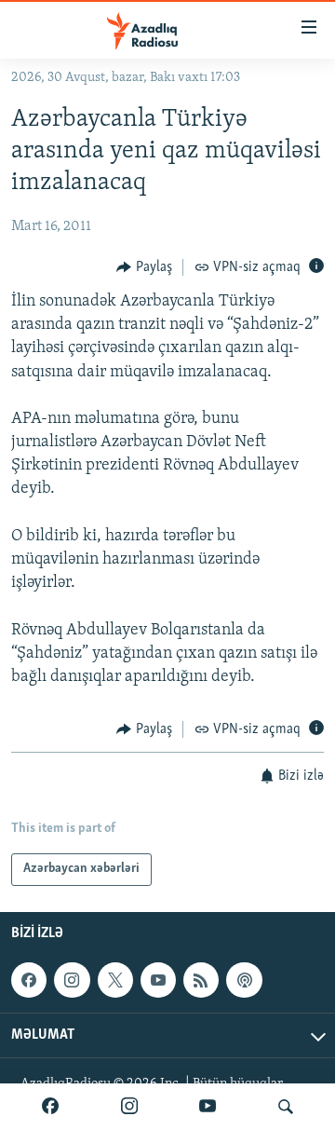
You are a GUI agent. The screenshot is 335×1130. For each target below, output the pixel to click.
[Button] (144, 267)
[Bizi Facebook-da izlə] (50, 1106)
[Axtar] (286, 1106)
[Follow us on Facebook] (29, 980)
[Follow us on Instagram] (71, 980)
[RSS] (201, 980)
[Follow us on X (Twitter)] (115, 980)
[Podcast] (243, 980)
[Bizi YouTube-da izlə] (207, 1106)
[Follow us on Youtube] (158, 980)
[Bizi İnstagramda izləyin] (129, 1106)
